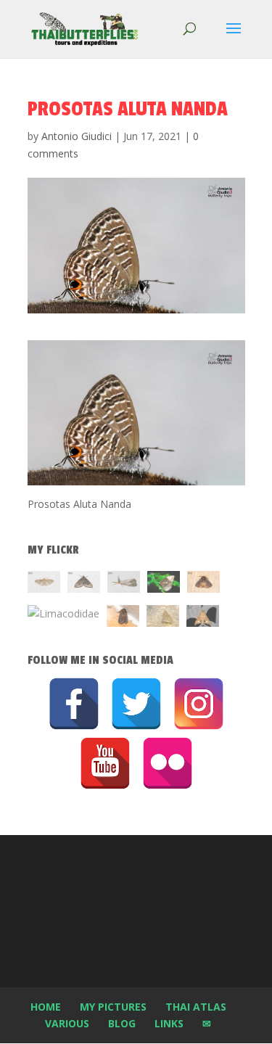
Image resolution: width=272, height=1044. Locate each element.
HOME (45, 1007)
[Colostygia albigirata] (83, 584)
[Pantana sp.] (123, 584)
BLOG (122, 1023)
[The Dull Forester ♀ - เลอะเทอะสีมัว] (163, 618)
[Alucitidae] (44, 584)
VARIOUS (67, 1023)
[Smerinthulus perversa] (202, 618)
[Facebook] (74, 704)
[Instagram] (199, 704)
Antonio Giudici (76, 136)
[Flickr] (167, 763)
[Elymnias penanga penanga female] (163, 584)
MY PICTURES (113, 1007)
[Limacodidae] (203, 584)
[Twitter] (136, 704)
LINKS (169, 1023)
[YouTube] (105, 763)
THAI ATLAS (195, 1007)
